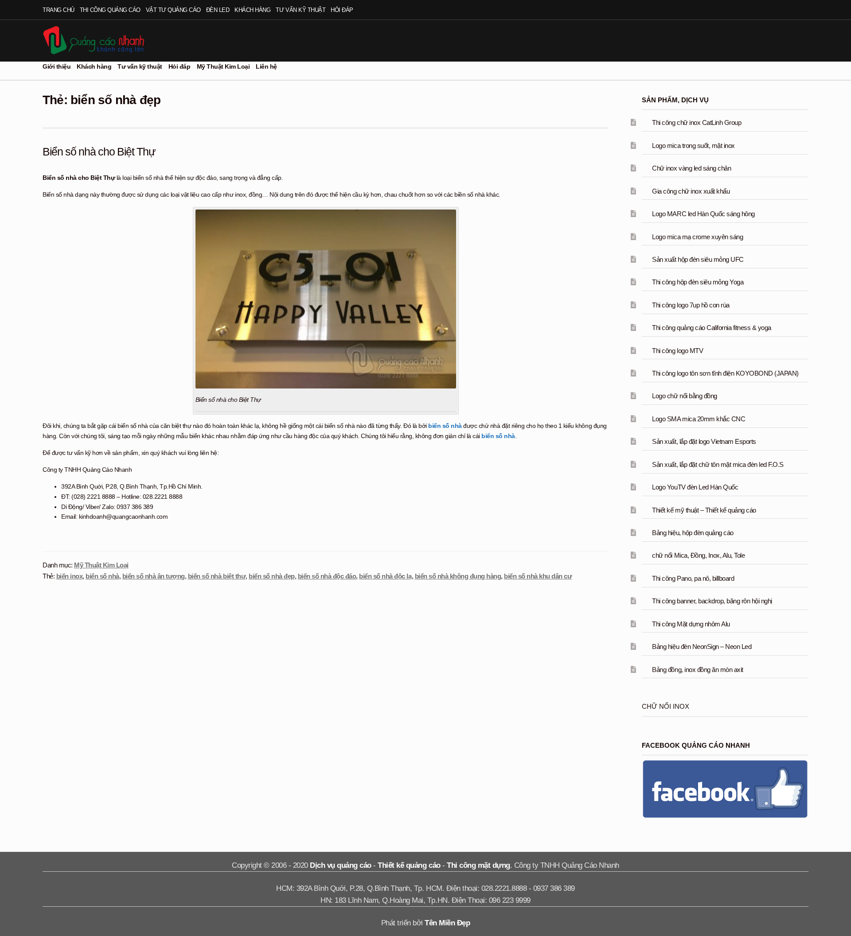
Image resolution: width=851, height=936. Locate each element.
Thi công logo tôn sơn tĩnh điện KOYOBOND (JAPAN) (725, 373)
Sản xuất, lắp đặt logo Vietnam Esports (704, 441)
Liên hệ (266, 66)
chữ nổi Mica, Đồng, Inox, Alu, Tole (698, 555)
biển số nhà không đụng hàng (458, 576)
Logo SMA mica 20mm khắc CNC (698, 419)
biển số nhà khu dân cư (538, 576)
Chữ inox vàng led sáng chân (691, 168)
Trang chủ (58, 10)
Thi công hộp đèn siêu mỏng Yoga (697, 282)
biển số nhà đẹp (272, 576)
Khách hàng (252, 10)
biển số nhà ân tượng (153, 576)
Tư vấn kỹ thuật (300, 10)
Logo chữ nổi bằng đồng (684, 396)
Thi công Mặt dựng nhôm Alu (691, 624)
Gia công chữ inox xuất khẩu (691, 191)
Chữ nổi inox (665, 706)
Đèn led (218, 10)
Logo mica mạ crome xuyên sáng (697, 237)
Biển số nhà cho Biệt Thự (99, 151)
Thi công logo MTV (677, 350)
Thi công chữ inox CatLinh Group (696, 122)
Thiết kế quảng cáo (409, 865)
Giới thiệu (56, 66)
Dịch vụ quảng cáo (340, 865)
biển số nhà (445, 425)
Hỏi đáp (342, 10)
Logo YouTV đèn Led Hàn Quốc (695, 487)
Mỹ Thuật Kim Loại (223, 66)
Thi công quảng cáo (110, 10)
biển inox (69, 576)
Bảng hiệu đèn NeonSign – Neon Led (701, 646)
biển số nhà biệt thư (217, 576)
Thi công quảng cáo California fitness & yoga (711, 327)
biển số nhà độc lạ (385, 576)
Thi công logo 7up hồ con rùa (690, 305)
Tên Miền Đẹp (447, 923)
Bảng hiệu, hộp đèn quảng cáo (692, 532)
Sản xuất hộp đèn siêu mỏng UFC (697, 259)
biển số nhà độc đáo (327, 576)
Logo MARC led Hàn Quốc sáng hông (703, 213)
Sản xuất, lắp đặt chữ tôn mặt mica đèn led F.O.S (717, 464)
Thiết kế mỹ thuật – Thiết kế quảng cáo (704, 510)
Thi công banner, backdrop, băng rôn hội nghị (712, 601)
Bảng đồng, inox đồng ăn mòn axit (697, 669)
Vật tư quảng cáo (173, 10)
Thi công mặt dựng (478, 865)
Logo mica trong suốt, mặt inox (693, 145)
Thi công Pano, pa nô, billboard (693, 578)
